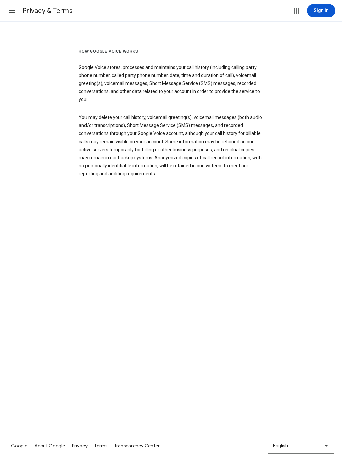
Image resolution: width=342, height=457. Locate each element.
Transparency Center (137, 446)
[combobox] (301, 446)
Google (19, 446)
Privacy (80, 446)
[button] (12, 11)
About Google (49, 446)
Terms (100, 446)
